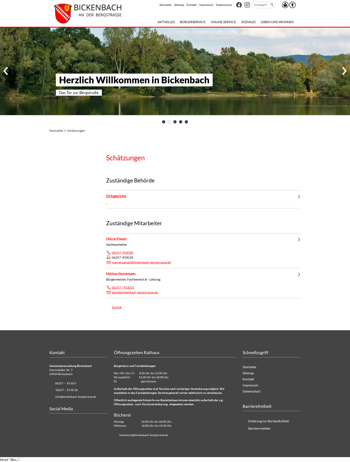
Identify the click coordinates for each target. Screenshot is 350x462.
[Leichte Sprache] (285, 5)
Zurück (117, 307)
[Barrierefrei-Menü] (292, 5)
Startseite (165, 4)
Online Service (223, 22)
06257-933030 (122, 252)
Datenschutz (224, 4)
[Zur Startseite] (87, 13)
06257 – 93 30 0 (65, 383)
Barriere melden (259, 428)
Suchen (272, 5)
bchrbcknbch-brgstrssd (143, 435)
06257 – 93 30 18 (67, 390)
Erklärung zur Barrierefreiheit (268, 421)
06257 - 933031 (123, 287)
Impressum (206, 4)
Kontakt (192, 4)
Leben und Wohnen (277, 22)
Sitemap (179, 4)
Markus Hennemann (121, 273)
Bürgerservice (192, 22)
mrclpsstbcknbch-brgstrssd (140, 262)
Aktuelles (166, 22)
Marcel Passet (116, 238)
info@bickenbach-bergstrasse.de (75, 396)
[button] (239, 5)
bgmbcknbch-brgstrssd (134, 292)
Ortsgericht (116, 196)
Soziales (248, 22)
